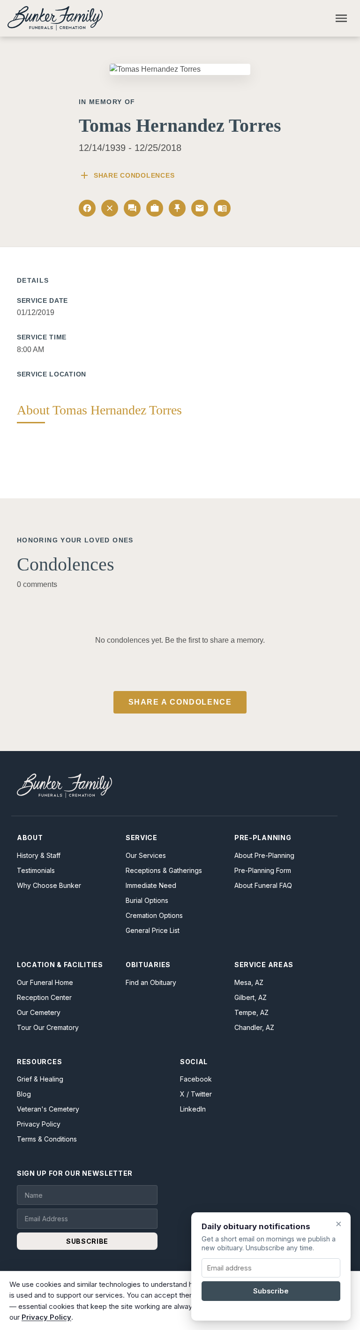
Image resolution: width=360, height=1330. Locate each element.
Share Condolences (126, 175)
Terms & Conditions (47, 1139)
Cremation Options (154, 915)
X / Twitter (196, 1094)
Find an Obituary (151, 982)
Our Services (146, 855)
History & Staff (38, 855)
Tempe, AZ (251, 1012)
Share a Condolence (180, 702)
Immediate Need (151, 885)
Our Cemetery (38, 1012)
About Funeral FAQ (263, 885)
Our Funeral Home (45, 982)
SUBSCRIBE (87, 1241)
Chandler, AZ (254, 1027)
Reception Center (44, 997)
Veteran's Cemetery (48, 1109)
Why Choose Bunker (49, 885)
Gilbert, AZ (250, 997)
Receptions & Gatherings (164, 870)
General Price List (153, 930)
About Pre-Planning (264, 855)
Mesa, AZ (248, 982)
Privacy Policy (38, 1124)
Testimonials (36, 870)
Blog (24, 1094)
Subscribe (271, 1291)
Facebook (196, 1079)
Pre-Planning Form (262, 870)
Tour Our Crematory (48, 1027)
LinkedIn (193, 1109)
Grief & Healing (40, 1079)
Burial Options (147, 900)
